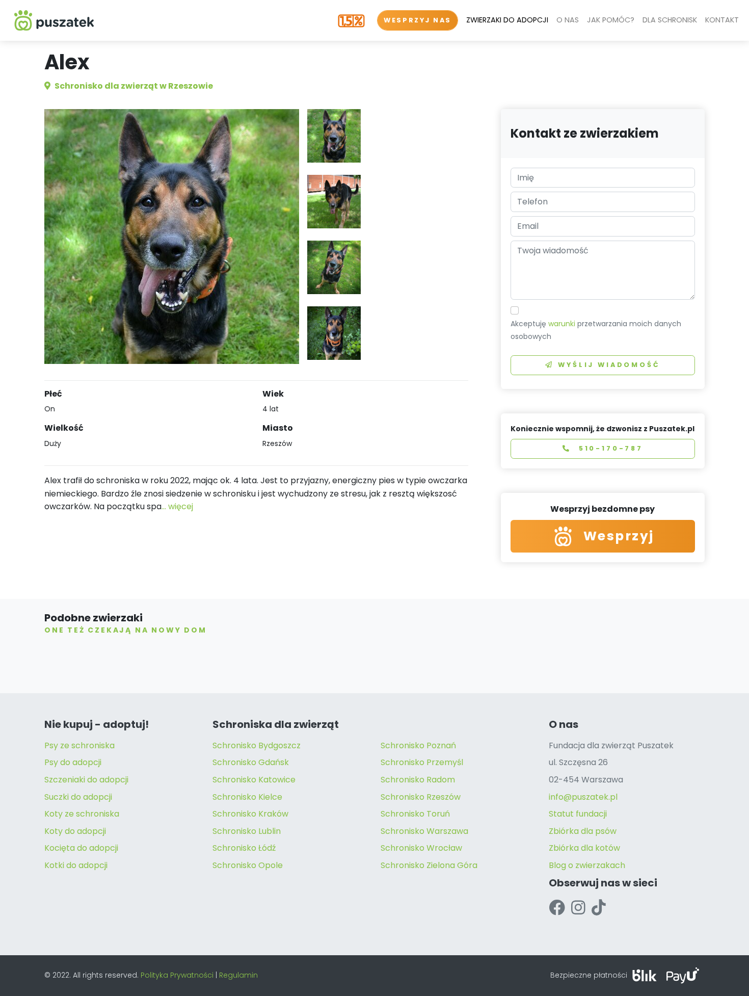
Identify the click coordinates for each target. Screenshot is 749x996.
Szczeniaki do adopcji (86, 779)
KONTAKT (722, 20)
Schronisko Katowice (254, 779)
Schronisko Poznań (418, 745)
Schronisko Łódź (244, 848)
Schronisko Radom (418, 779)
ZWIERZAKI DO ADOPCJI (507, 20)
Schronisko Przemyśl (422, 762)
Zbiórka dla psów (583, 831)
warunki (561, 324)
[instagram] (578, 908)
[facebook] (557, 908)
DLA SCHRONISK (670, 20)
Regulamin (238, 975)
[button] (334, 136)
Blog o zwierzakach (587, 865)
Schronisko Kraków (250, 814)
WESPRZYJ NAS (417, 20)
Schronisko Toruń (415, 814)
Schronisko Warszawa (424, 831)
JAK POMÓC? (610, 20)
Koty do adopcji (75, 831)
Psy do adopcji (72, 762)
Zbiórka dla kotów (584, 848)
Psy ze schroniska (79, 745)
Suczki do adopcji (78, 797)
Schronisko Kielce (247, 797)
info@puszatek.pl (583, 797)
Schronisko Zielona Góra (429, 865)
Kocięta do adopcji (81, 848)
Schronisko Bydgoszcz (256, 745)
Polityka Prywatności (177, 975)
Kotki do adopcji (76, 865)
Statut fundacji (578, 814)
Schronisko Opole (247, 865)
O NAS (567, 20)
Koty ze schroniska (81, 814)
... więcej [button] (177, 506)
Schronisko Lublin (246, 831)
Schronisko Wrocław (421, 848)
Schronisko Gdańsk (250, 762)
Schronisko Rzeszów (421, 797)
